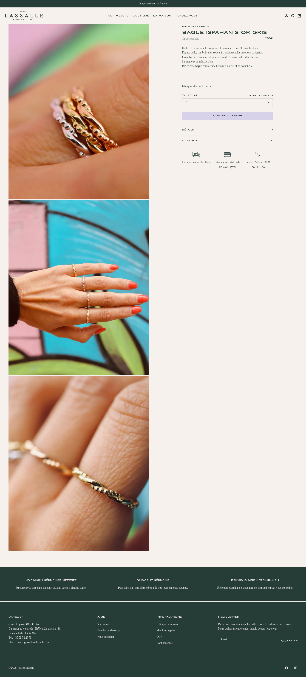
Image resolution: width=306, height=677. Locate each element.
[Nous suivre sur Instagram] (296, 668)
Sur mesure (118, 15)
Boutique (141, 15)
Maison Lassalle (195, 26)
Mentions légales (166, 630)
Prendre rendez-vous (108, 630)
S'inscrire (289, 641)
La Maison (162, 15)
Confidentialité (165, 643)
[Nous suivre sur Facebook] (286, 668)
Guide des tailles (261, 95)
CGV (159, 637)
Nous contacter (105, 637)
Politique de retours (167, 624)
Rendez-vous (186, 15)
